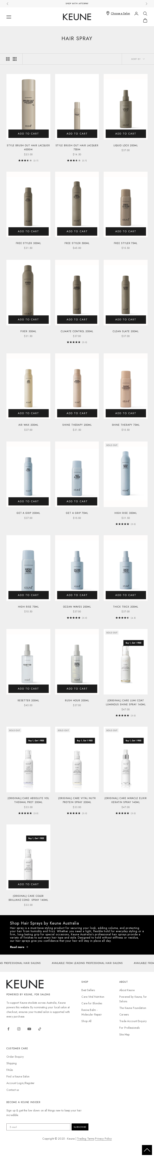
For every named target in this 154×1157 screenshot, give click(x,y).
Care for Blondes (91, 1003)
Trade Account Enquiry (133, 1021)
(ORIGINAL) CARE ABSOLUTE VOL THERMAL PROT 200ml (28, 800)
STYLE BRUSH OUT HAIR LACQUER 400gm (28, 147)
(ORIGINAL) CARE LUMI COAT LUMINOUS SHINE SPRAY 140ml (126, 702)
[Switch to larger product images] (8, 59)
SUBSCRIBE (80, 1127)
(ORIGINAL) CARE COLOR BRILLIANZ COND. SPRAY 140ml (28, 898)
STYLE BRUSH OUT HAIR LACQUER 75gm (77, 147)
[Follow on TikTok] (40, 1029)
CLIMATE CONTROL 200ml (77, 331)
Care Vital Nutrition (92, 997)
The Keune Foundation (132, 1008)
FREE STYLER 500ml (77, 243)
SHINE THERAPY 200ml (77, 425)
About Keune (127, 990)
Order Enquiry (15, 1057)
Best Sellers (88, 990)
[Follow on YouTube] (29, 1029)
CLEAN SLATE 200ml (125, 331)
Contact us (12, 1090)
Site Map (124, 1034)
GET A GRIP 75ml (77, 513)
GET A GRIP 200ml (28, 513)
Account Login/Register (20, 1083)
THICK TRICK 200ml (125, 607)
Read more (17, 947)
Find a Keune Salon (18, 1076)
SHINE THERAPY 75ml (126, 425)
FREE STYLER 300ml (28, 243)
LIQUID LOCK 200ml (125, 145)
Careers (124, 1014)
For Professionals (129, 1028)
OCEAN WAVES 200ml (77, 607)
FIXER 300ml (28, 331)
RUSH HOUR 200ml (77, 700)
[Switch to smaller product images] (14, 59)
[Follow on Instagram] (19, 1029)
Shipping (11, 1063)
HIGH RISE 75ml (28, 607)
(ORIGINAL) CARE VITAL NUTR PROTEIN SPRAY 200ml (77, 800)
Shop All (86, 1021)
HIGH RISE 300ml (125, 513)
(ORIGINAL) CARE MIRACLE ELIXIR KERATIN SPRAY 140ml (125, 800)
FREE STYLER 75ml (125, 243)
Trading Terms (85, 1139)
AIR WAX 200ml (28, 425)
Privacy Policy (103, 1139)
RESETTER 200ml (28, 700)
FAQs (9, 1070)
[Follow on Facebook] (8, 1029)
